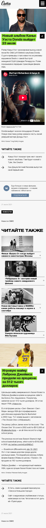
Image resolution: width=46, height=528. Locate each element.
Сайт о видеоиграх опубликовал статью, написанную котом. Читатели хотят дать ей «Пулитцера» (26, 498)
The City (6, 3)
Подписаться (20, 195)
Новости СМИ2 (7, 221)
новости (7, 212)
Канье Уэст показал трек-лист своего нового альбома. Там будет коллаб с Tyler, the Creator (25, 159)
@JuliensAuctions (8, 430)
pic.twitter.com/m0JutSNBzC (20, 445)
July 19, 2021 (32, 449)
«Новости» (16, 404)
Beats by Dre (10, 127)
